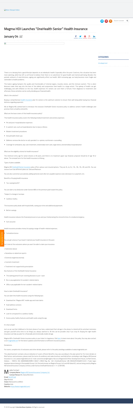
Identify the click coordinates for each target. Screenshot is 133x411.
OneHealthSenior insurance (21, 167)
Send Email (12, 377)
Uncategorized (102, 63)
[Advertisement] (91, 10)
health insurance (26, 100)
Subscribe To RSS (2, 237)
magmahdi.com (13, 340)
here (59, 338)
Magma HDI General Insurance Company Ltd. (35, 372)
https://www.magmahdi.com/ (20, 386)
